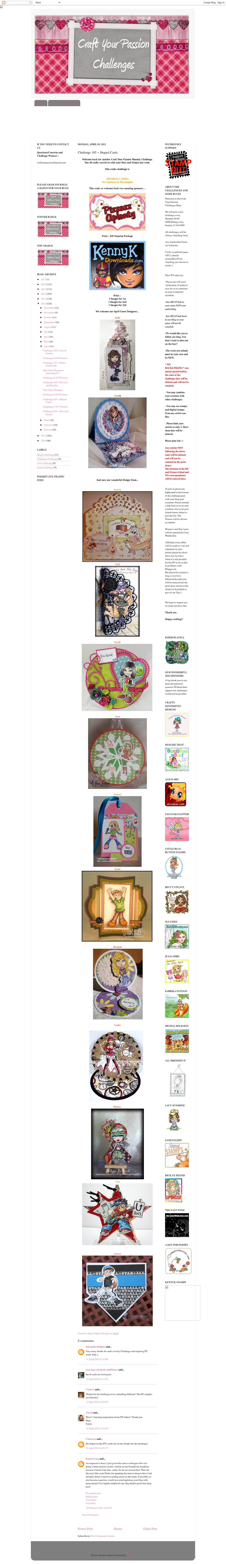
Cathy (117, 1025)
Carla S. (90, 1389)
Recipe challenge (45, 454)
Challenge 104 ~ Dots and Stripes (55, 413)
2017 (43, 279)
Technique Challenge (47, 459)
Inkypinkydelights (95, 1346)
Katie (117, 869)
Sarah (117, 642)
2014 (43, 293)
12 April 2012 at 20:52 (97, 1401)
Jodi (117, 564)
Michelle (117, 947)
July (46, 331)
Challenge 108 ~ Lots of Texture (54, 352)
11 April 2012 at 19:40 (97, 1359)
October (48, 317)
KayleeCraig (92, 1458)
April (47, 346)
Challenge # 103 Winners (55, 406)
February (48, 424)
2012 (43, 303)
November (49, 312)
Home (41, 103)
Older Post (150, 1528)
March (47, 420)
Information (92, 1496)
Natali (89, 1412)
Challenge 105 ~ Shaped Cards (55, 401)
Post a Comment (90, 1514)
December (49, 307)
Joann (117, 489)
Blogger (131, 1555)
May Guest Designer (53, 389)
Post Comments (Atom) (102, 1536)
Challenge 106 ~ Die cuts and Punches (55, 384)
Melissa (117, 1107)
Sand (117, 395)
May (46, 341)
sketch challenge (45, 467)
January (48, 429)
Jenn (117, 716)
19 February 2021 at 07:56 (99, 1507)
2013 (43, 298)
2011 (43, 435)
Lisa (117, 1181)
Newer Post (85, 1528)
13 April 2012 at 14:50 (97, 1428)
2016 (43, 284)
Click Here (91, 1499)
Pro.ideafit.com (93, 1493)
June (46, 336)
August (47, 327)
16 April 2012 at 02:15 (97, 1448)
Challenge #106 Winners (55, 358)
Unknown (91, 1439)
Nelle (117, 318)
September (49, 322)
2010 (43, 440)
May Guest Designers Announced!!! (53, 372)
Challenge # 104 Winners (55, 394)
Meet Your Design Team (64, 103)
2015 (43, 289)
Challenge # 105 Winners (55, 377)
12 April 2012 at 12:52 (97, 1378)
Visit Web (91, 1503)
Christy (117, 1254)
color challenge (44, 463)
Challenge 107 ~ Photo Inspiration (54, 364)
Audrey (117, 794)
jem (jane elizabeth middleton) (102, 1369)
